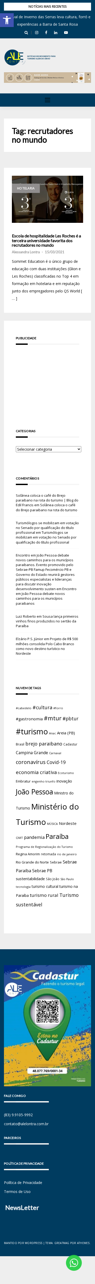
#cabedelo (23, 708)
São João (52, 879)
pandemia (34, 837)
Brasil (20, 744)
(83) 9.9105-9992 (18, 1114)
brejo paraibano (43, 743)
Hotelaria (26, 188)
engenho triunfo (43, 781)
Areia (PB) (66, 732)
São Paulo (67, 879)
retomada (48, 854)
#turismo (32, 731)
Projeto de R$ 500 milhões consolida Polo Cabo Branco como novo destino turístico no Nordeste (47, 646)
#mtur (52, 718)
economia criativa (36, 772)
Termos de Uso (17, 1191)
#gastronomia (29, 718)
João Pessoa (34, 792)
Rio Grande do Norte (32, 862)
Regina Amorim (28, 854)
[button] (7, 20)
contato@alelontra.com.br (26, 1123)
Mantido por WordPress (23, 1243)
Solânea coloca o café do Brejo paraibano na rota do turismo (46, 507)
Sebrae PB (42, 871)
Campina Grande (32, 753)
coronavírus (31, 762)
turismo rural (44, 895)
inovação (64, 781)
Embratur (23, 781)
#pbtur (70, 719)
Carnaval (55, 753)
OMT (19, 838)
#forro (58, 708)
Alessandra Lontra (26, 252)
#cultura (42, 707)
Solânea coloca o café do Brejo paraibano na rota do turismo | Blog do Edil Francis (47, 500)
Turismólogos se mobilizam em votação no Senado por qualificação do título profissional (47, 528)
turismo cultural (45, 886)
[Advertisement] (47, 379)
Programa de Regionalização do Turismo (44, 847)
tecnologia (23, 887)
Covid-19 (56, 762)
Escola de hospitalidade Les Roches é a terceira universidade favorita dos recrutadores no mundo (46, 240)
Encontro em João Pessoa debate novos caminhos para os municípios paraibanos (46, 596)
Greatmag (61, 1243)
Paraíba (57, 836)
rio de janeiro (67, 854)
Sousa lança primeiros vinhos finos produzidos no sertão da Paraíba (47, 621)
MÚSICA (52, 824)
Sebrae (56, 862)
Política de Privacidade (23, 1182)
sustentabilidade (30, 878)
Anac (52, 733)
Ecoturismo (66, 773)
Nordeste (68, 823)
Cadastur (70, 744)
